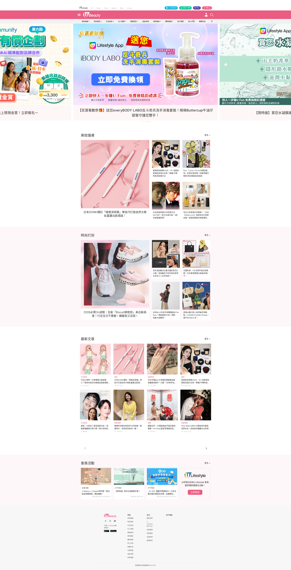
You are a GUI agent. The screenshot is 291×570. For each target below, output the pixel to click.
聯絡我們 (150, 540)
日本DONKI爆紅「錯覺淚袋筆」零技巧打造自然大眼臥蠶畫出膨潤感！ (128, 382)
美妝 (116, 377)
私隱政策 (150, 537)
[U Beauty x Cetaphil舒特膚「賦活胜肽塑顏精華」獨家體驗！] (96, 476)
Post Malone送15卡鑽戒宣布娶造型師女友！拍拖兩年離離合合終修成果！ (195, 428)
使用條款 (150, 533)
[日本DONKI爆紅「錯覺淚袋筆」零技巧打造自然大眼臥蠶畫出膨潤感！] (128, 359)
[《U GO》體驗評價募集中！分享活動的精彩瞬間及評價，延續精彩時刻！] (162, 476)
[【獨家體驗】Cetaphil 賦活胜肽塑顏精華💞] (145, 64)
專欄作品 (130, 547)
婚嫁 (149, 423)
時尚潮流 (97, 21)
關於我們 (150, 518)
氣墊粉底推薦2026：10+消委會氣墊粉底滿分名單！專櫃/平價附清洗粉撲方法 (166, 173)
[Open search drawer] (212, 15)
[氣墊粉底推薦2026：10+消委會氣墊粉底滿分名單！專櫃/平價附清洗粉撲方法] (195, 359)
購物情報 (168, 21)
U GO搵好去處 (172, 8)
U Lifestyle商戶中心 (150, 524)
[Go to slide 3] (145, 121)
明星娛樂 (117, 423)
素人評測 (130, 543)
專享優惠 (130, 557)
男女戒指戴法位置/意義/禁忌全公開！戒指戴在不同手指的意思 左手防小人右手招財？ (165, 273)
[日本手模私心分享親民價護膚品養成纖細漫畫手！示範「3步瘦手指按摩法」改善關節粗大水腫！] (162, 359)
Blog (121, 8)
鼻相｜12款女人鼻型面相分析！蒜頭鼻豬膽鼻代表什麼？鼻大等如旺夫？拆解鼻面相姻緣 (94, 428)
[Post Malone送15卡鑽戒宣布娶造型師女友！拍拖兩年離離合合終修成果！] (195, 405)
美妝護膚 (85, 21)
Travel (98, 8)
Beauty (114, 8)
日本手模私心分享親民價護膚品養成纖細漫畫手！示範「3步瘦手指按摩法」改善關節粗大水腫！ (162, 382)
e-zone (129, 8)
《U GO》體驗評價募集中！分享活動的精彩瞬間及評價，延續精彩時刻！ (162, 492)
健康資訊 (133, 21)
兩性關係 (156, 21)
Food (106, 8)
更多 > (207, 135)
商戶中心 (197, 8)
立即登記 (195, 492)
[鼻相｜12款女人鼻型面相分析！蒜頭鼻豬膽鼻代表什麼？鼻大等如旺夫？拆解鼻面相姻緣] (95, 405)
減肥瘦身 (151, 377)
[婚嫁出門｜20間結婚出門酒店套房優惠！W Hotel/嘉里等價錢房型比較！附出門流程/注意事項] (162, 405)
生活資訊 (84, 377)
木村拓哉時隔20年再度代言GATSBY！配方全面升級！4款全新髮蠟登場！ (165, 215)
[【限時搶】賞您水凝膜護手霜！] (129, 476)
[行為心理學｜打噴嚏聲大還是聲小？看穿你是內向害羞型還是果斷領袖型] (95, 359)
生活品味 (109, 21)
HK (91, 8)
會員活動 (130, 554)
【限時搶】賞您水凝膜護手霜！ (127, 491)
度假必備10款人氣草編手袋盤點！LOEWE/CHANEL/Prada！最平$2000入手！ (196, 315)
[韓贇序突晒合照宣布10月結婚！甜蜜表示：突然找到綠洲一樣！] (128, 405)
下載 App (208, 8)
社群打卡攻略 (186, 8)
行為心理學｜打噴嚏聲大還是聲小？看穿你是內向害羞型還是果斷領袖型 (94, 382)
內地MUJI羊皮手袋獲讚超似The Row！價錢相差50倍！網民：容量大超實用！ (166, 315)
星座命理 (145, 21)
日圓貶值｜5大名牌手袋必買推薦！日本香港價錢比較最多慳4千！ (195, 273)
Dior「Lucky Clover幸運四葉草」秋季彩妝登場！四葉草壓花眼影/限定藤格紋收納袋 (196, 173)
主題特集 (130, 550)
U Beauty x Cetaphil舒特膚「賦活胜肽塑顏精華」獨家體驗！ (96, 492)
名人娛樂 (121, 21)
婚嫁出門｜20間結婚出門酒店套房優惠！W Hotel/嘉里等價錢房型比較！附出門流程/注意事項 (162, 428)
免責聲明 (150, 530)
